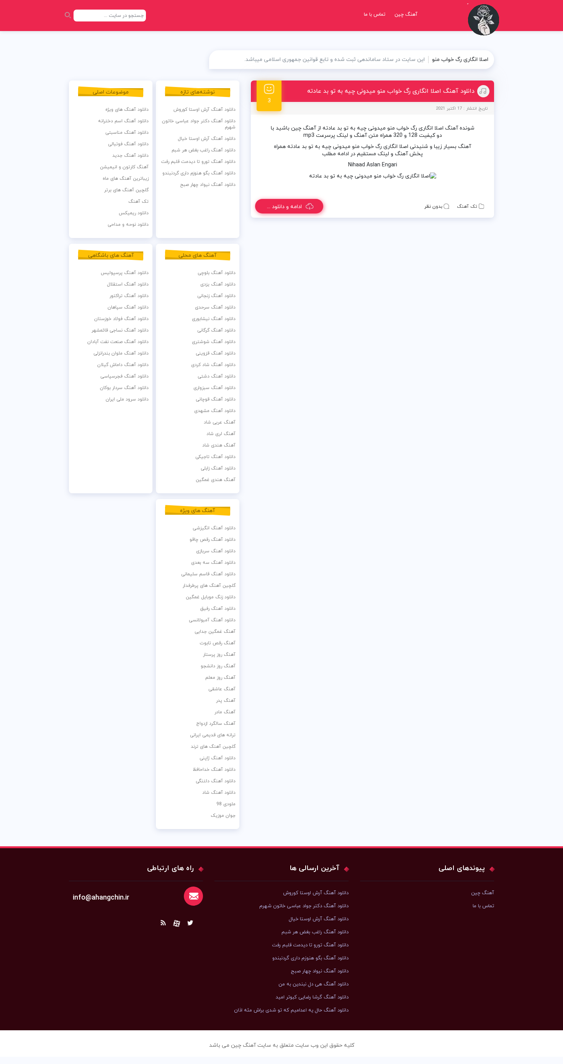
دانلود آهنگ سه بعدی (213, 563)
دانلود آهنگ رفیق (218, 609)
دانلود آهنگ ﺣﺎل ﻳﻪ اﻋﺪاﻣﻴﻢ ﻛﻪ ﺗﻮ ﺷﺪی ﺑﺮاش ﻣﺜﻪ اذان (291, 1010)
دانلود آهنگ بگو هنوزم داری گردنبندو (199, 173)
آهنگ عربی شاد (220, 422)
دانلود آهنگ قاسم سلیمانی (208, 574)
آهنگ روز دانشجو (218, 666)
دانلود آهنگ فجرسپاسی (124, 376)
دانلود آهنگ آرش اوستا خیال (207, 139)
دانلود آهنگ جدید (130, 156)
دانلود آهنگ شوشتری (214, 342)
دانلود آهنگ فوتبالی (128, 144)
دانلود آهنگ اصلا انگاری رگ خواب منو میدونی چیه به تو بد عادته (391, 91)
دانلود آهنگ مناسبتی (127, 133)
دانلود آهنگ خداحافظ (214, 770)
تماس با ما (374, 14)
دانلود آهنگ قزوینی (216, 353)
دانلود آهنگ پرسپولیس (125, 273)
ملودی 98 (226, 804)
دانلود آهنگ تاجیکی (215, 457)
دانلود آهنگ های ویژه (127, 110)
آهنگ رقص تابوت (218, 643)
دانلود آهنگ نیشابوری (214, 319)
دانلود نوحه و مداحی (128, 225)
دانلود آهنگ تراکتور (129, 296)
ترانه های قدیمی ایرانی (213, 735)
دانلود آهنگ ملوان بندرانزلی (121, 353)
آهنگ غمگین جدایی (215, 632)
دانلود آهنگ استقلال (128, 284)
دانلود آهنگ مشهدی (215, 411)
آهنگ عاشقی (222, 689)
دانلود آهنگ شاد (219, 793)
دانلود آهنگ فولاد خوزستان (121, 319)
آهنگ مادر (225, 712)
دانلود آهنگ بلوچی (217, 273)
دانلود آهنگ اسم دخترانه (123, 121)
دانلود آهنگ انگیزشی (214, 528)
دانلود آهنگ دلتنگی (216, 781)
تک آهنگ (467, 207)
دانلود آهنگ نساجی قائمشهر (120, 330)
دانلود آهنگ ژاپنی (218, 758)
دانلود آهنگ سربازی (216, 551)
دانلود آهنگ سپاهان (128, 307)
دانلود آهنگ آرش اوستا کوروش (204, 110)
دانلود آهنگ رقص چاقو (213, 540)
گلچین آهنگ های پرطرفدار (209, 586)
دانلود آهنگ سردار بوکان (124, 388)
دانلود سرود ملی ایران (127, 399)
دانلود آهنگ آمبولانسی (212, 620)
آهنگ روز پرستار (219, 655)
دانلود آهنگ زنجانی (216, 296)
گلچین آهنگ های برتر (126, 190)
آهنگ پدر (226, 701)
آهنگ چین (405, 14)
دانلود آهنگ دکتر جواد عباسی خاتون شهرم (199, 124)
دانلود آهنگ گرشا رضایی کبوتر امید (312, 997)
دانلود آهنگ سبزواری (214, 388)
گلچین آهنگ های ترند (213, 747)
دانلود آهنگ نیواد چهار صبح (208, 185)
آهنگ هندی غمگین (216, 480)
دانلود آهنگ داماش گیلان (123, 365)
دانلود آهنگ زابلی (218, 468)
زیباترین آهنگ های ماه (126, 179)
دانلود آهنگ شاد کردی (213, 365)
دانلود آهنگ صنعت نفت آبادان (118, 342)
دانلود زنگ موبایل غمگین (211, 597)
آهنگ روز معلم (220, 678)
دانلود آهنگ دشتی (217, 376)
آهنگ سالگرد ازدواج (216, 724)
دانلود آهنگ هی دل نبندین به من (313, 984)
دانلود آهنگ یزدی (218, 284)
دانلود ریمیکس (134, 213)
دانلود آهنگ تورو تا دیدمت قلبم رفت (198, 162)
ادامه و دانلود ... (284, 206)
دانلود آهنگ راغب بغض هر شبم (204, 150)
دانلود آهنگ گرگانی (216, 330)
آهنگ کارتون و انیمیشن (124, 167)
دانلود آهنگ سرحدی (215, 307)
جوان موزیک (223, 816)
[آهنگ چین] (485, 25)
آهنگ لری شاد (221, 434)
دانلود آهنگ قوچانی (216, 399)
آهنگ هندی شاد (219, 445)
